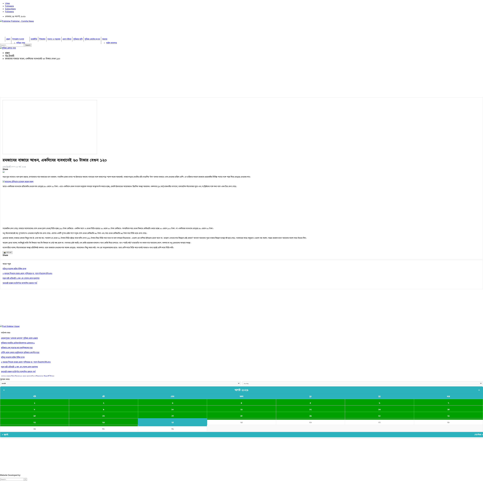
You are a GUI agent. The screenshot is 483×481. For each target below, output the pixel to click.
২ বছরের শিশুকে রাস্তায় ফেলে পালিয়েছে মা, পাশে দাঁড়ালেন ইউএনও (26, 362)
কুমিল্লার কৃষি (78, 39)
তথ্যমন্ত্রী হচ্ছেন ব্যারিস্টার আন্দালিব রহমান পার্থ (18, 371)
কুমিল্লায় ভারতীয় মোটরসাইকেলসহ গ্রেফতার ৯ (18, 343)
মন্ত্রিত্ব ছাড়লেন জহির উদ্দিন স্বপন (13, 357)
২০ (379, 415)
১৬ (103, 415)
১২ (310, 409)
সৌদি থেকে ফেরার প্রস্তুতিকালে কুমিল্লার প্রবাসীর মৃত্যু (20, 352)
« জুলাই (5, 434)
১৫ (34, 415)
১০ (172, 409)
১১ (241, 409)
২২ (34, 422)
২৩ (103, 422)
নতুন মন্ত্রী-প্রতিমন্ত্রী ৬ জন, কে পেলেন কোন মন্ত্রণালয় (19, 366)
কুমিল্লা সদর (20, 43)
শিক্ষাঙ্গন (42, 39)
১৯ (310, 415)
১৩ (379, 409)
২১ (448, 415)
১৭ (173, 415)
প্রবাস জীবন (67, 39)
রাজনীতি (34, 39)
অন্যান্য (104, 39)
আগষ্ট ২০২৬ (241, 390)
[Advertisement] (46, 30)
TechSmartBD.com (29, 475)
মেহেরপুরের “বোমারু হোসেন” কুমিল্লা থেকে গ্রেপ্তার (19, 338)
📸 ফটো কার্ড (7, 252)
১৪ (448, 409)
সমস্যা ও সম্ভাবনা (53, 39)
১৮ (241, 415)
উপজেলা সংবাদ (18, 39)
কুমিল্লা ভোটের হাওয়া (92, 39)
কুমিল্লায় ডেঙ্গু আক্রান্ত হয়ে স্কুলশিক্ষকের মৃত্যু (17, 347)
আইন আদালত (111, 43)
